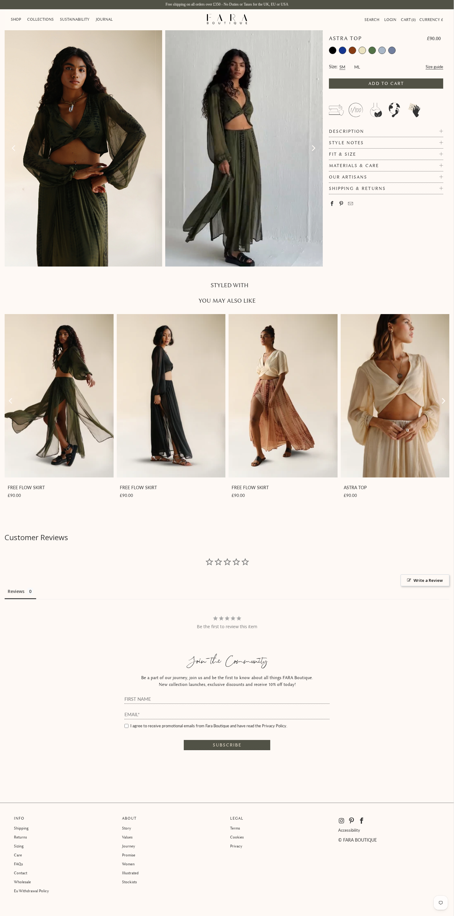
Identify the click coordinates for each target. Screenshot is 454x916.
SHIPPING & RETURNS (357, 188)
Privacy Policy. (274, 725)
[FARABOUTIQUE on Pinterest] (351, 820)
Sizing (18, 846)
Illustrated (130, 873)
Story (126, 828)
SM (342, 66)
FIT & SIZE (342, 154)
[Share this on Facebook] (332, 204)
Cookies (237, 837)
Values (127, 837)
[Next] (313, 148)
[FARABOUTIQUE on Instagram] (342, 820)
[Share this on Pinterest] (341, 204)
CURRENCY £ (431, 19)
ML (357, 66)
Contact (20, 873)
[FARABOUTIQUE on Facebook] (362, 820)
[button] (16, 19)
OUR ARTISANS (348, 177)
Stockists (129, 882)
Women (128, 864)
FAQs (18, 864)
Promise (128, 855)
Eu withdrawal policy (31, 891)
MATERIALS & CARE (354, 165)
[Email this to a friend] (350, 204)
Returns (20, 837)
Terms (235, 828)
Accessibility (349, 830)
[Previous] (14, 148)
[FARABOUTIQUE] (227, 20)
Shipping (21, 828)
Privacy (236, 846)
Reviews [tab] (16, 591)
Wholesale (22, 882)
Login (390, 19)
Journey (128, 846)
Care (18, 855)
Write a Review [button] (428, 580)
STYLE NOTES (346, 142)
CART (407, 19)
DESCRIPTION (346, 131)
